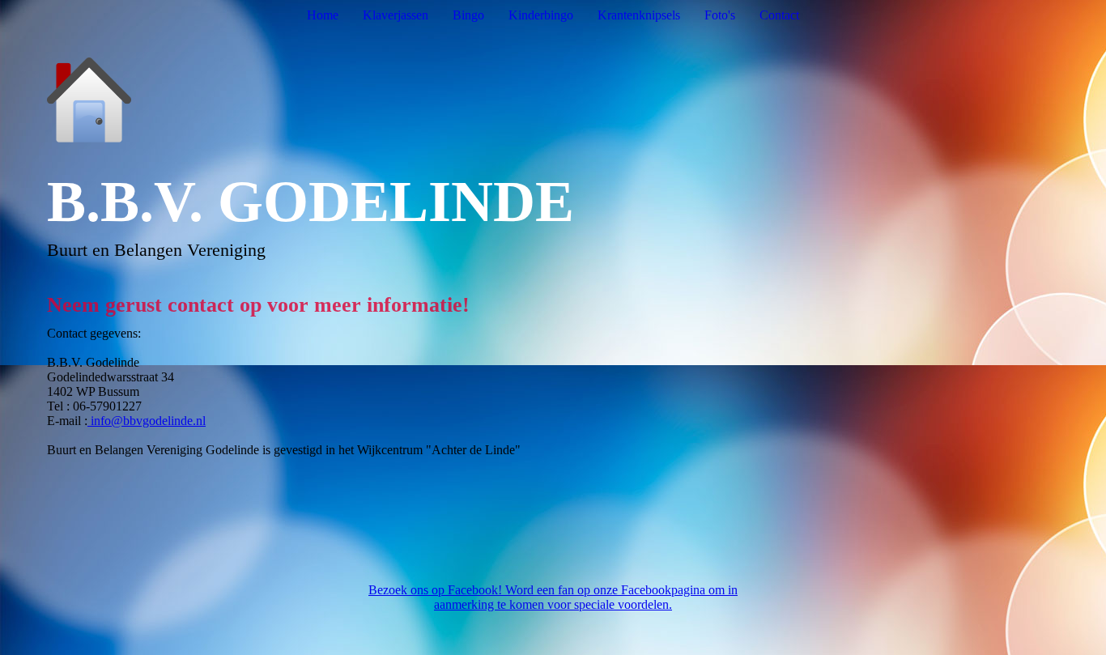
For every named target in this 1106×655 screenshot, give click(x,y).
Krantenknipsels (639, 15)
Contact (779, 15)
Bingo (468, 15)
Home (322, 15)
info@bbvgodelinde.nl (146, 420)
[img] (553, 99)
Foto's (719, 15)
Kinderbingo (540, 15)
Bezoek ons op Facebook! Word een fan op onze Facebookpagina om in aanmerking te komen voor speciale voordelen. (553, 597)
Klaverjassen (395, 15)
